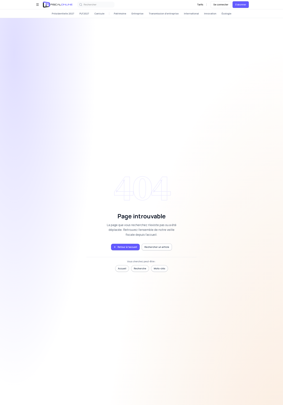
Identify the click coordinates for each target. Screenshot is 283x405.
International (191, 13)
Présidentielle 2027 (63, 13)
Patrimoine (120, 13)
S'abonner (240, 4)
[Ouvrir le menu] (37, 4)
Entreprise (137, 13)
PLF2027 (84, 13)
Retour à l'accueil (127, 247)
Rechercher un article (156, 247)
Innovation (210, 13)
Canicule (99, 13)
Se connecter (220, 4)
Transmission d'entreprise (164, 13)
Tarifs (200, 4)
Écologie (226, 13)
